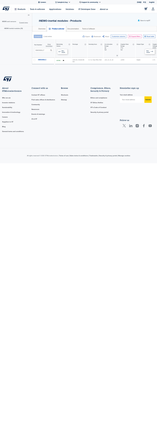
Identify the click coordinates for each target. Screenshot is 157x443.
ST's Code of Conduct (98, 107)
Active (58, 60)
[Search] (51, 50)
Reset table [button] (150, 36)
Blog (4, 126)
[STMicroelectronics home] (6, 9)
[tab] (42, 29)
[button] (29, 15)
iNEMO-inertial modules (13, 28)
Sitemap (64, 100)
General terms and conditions (13, 131)
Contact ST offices (38, 95)
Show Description (49, 45)
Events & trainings (38, 114)
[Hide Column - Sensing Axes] (101, 44)
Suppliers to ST (7, 122)
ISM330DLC (42, 60)
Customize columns (118, 36)
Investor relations (8, 102)
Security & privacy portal (99, 112)
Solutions (70, 9)
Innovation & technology (11, 112)
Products (22, 9)
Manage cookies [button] (124, 155)
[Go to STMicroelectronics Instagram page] (137, 126)
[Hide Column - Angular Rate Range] (133, 44)
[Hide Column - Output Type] (149, 44)
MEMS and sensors (9, 21)
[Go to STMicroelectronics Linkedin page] (131, 126)
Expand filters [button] (135, 36)
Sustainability (7, 107)
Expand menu (23, 22)
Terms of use (64, 155)
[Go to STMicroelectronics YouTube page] (150, 126)
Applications (55, 9)
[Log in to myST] (153, 8)
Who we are (6, 98)
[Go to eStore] (146, 8)
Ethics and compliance (98, 98)
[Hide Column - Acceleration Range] (117, 44)
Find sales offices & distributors (43, 100)
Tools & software (37, 9)
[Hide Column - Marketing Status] (69, 44)
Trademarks (93, 155)
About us (104, 9)
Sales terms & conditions (78, 155)
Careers (5, 117)
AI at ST (34, 119)
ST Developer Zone (86, 9)
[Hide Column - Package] (85, 44)
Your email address (126, 95)
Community (36, 104)
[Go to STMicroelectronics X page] (124, 126)
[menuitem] (16, 28)
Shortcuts (64, 95)
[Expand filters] (117, 55)
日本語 (139, 2)
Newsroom (35, 109)
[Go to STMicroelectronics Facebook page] (144, 126)
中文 (144, 2)
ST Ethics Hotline (96, 102)
